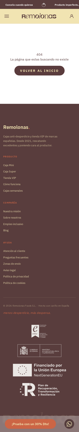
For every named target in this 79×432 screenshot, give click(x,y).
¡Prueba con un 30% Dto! (30, 424)
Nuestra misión (12, 211)
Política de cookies (14, 283)
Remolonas (16, 127)
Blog (6, 230)
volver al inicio (39, 71)
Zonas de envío (12, 263)
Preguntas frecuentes (15, 257)
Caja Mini (8, 165)
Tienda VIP (9, 178)
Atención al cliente (14, 251)
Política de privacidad (16, 276)
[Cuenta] (72, 16)
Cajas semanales (13, 190)
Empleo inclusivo (13, 224)
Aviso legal (9, 270)
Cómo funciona (11, 184)
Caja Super (9, 171)
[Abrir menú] (6, 16)
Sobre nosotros (12, 217)
